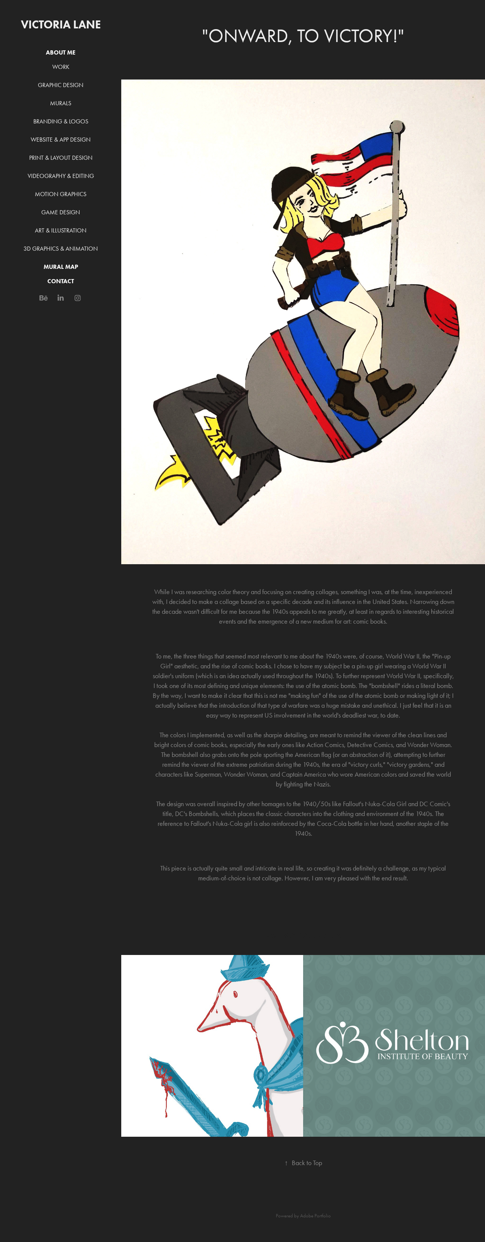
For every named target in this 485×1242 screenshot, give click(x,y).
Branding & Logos (60, 121)
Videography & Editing (61, 175)
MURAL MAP (61, 266)
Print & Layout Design (60, 157)
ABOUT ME (60, 52)
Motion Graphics (60, 194)
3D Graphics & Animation (60, 248)
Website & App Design (61, 139)
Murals (60, 103)
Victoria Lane (61, 24)
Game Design (60, 212)
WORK (60, 66)
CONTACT (60, 281)
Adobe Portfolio (315, 1216)
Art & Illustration (60, 230)
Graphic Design (60, 85)
